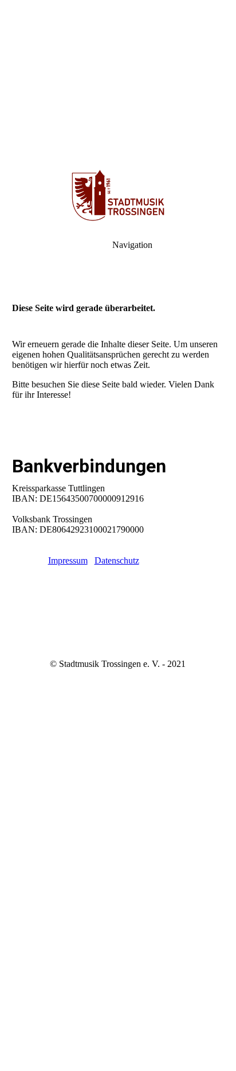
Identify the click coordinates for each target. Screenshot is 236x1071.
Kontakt (26, 560)
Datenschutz (117, 560)
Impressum (68, 560)
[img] (118, 80)
